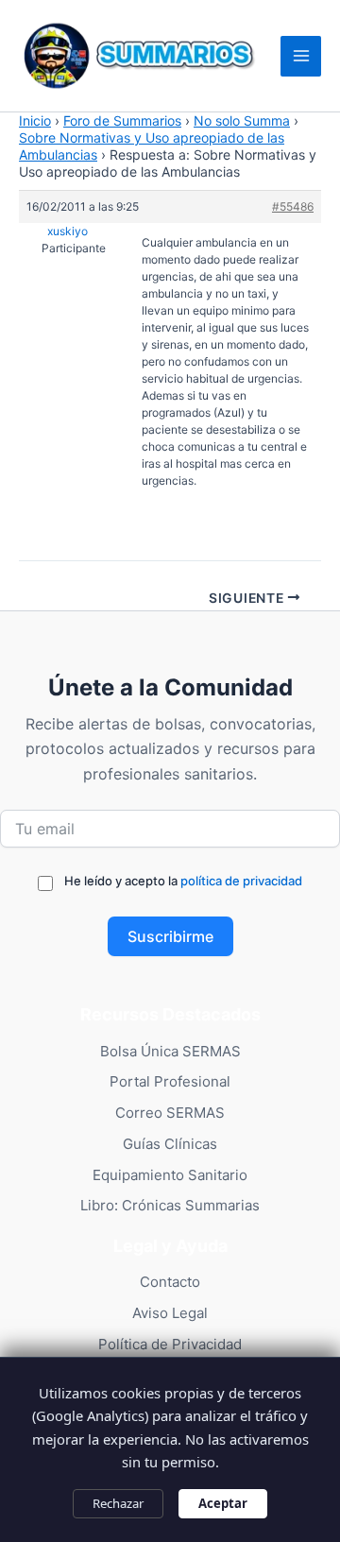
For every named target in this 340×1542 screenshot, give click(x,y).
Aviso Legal (170, 1313)
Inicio (35, 120)
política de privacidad (241, 880)
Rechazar (118, 1503)
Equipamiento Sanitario (170, 1175)
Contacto (170, 1282)
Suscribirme (170, 936)
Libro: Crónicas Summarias (170, 1205)
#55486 (293, 206)
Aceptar (222, 1503)
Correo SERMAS (170, 1113)
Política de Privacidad (170, 1344)
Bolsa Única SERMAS (170, 1051)
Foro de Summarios (122, 120)
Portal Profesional (170, 1081)
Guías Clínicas (170, 1144)
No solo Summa (242, 120)
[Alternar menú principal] (300, 56)
